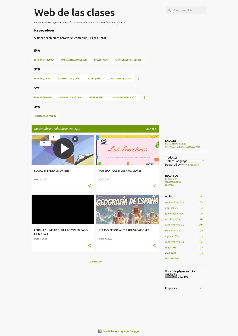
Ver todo (151, 129)
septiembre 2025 (174, 202)
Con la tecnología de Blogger (121, 331)
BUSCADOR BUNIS (175, 143)
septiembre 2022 (174, 241)
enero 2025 (171, 208)
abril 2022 (170, 253)
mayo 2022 (171, 247)
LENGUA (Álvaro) (43, 97)
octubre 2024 (172, 219)
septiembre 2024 (174, 225)
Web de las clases (74, 12)
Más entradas (95, 262)
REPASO (170, 184)
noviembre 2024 (174, 213)
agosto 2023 (172, 236)
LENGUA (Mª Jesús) (44, 60)
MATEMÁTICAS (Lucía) (68, 79)
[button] (89, 186)
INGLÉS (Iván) (101, 60)
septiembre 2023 (174, 230)
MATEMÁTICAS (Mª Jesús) (74, 60)
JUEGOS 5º (171, 178)
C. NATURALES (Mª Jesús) (128, 60)
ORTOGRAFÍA (173, 181)
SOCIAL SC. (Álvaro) (45, 116)
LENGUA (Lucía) (42, 79)
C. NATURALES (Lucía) (119, 79)
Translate (193, 164)
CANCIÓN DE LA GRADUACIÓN (182, 146)
